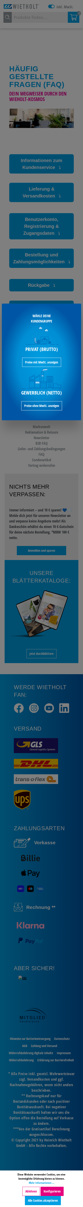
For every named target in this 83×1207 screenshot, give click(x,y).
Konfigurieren (52, 1191)
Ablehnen (31, 1191)
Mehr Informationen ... (41, 1183)
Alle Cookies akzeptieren (43, 1200)
